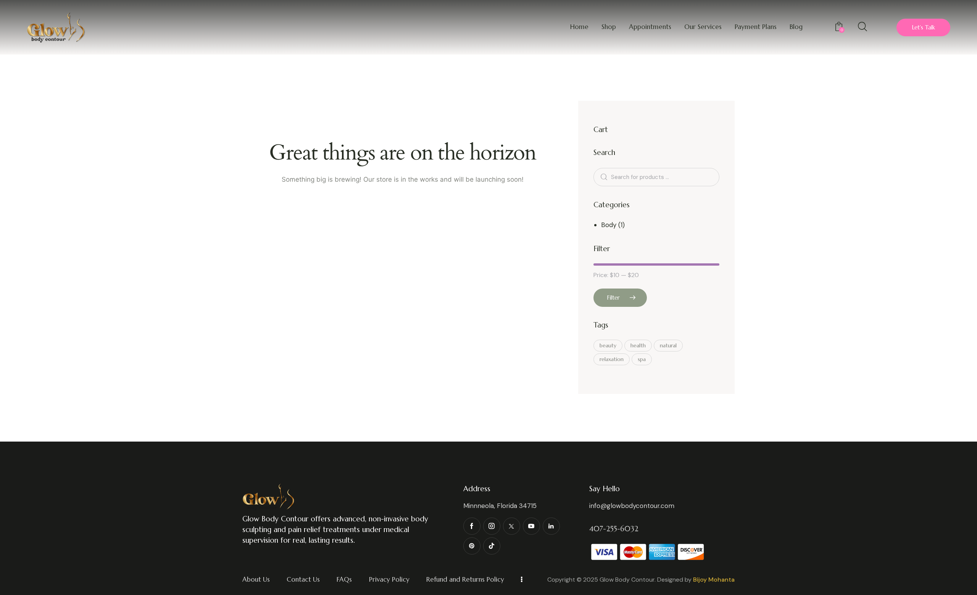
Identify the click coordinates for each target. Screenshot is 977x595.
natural (668, 345)
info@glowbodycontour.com (631, 505)
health (638, 345)
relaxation (612, 359)
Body (608, 225)
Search (602, 177)
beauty (608, 345)
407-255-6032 (613, 528)
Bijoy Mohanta (714, 580)
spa (642, 359)
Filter (613, 297)
